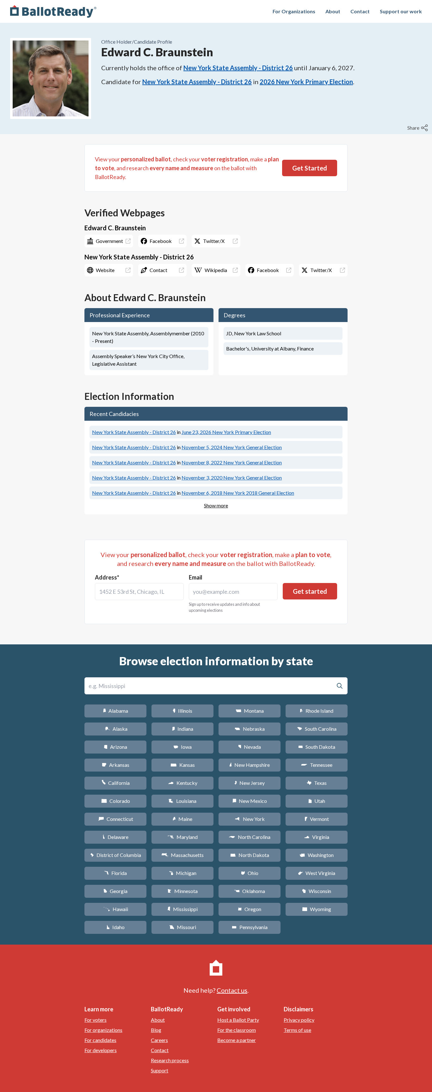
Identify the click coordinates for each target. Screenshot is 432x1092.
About (332, 11)
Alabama (115, 711)
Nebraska (250, 729)
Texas (316, 783)
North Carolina (249, 837)
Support (159, 1070)
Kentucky (182, 783)
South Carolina (316, 729)
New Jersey (249, 783)
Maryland (183, 837)
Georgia (115, 891)
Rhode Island (316, 711)
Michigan (182, 873)
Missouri (182, 927)
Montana (250, 711)
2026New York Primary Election (306, 81)
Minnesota (183, 891)
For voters (95, 1020)
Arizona (115, 747)
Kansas (182, 765)
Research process (170, 1060)
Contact (360, 11)
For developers (100, 1050)
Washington (316, 855)
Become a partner (236, 1040)
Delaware (115, 837)
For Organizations (294, 11)
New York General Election (232, 447)
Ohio (249, 873)
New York (250, 819)
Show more (216, 505)
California (116, 783)
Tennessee (316, 765)
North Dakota (249, 855)
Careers (159, 1040)
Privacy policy (299, 1020)
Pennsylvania (250, 927)
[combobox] (139, 591)
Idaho (116, 927)
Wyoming (316, 909)
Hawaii (115, 909)
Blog (156, 1030)
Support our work (401, 11)
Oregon (249, 909)
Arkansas (115, 765)
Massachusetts (182, 855)
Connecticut (115, 819)
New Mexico (249, 801)
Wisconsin (316, 891)
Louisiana (182, 801)
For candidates (100, 1040)
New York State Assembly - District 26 (238, 67)
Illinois (182, 711)
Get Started (309, 168)
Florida (115, 873)
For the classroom (236, 1030)
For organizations (103, 1030)
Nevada (249, 747)
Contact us (232, 990)
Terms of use (297, 1030)
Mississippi (182, 909)
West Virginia (316, 873)
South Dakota (316, 747)
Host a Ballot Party (238, 1020)
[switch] (418, 128)
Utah (316, 801)
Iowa (182, 747)
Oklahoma (249, 891)
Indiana (182, 729)
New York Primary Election (226, 432)
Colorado (115, 801)
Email (195, 577)
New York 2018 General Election (238, 493)
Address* (107, 577)
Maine (182, 819)
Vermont (317, 819)
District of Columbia (115, 855)
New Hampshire (249, 765)
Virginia (316, 837)
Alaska (115, 729)
